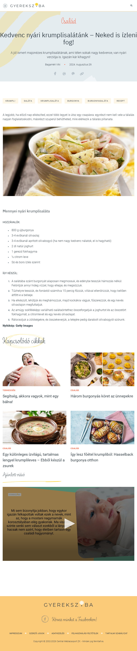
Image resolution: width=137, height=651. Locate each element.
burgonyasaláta (98, 101)
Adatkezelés (58, 633)
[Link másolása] (81, 73)
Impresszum (15, 633)
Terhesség (9, 390)
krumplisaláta (50, 101)
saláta (28, 101)
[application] (68, 524)
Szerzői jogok (36, 633)
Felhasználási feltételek (85, 633)
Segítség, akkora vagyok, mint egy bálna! (31, 399)
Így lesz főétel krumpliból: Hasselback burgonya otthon (102, 457)
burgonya (73, 101)
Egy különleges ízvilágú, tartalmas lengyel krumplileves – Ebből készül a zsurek (34, 460)
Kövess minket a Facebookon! (74, 619)
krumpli (10, 101)
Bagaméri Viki (53, 64)
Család (68, 21)
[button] (68, 523)
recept (121, 101)
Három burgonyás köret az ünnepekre (102, 396)
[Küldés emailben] (73, 73)
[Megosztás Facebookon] (55, 73)
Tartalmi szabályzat (116, 633)
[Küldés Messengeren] (64, 73)
